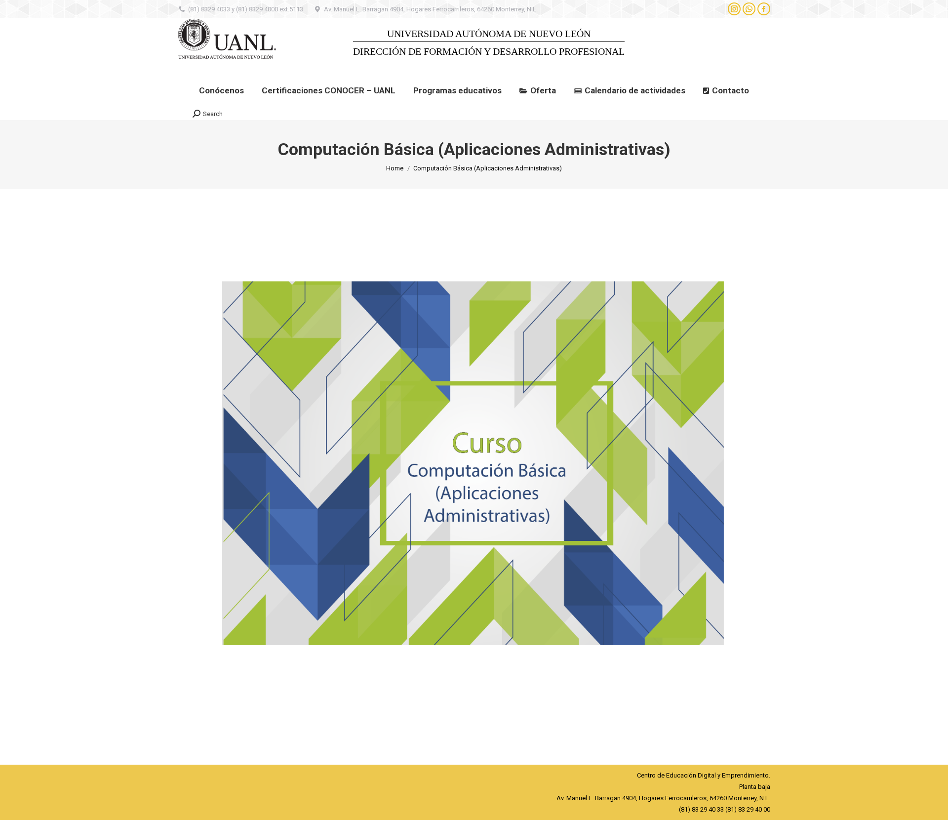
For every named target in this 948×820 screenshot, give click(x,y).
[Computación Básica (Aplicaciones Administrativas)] (474, 474)
